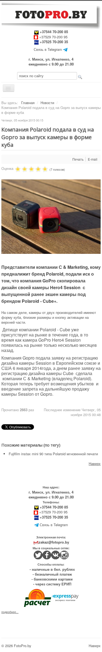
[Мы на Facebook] (46, 554)
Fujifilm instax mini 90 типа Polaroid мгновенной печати (53, 453)
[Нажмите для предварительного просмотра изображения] (51, 216)
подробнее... (9, 612)
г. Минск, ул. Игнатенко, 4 (51, 59)
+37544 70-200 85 (53, 31)
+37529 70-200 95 (53, 36)
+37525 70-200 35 (54, 41)
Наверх (95, 463)
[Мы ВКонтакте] (55, 554)
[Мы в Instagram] (64, 554)
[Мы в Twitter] (38, 554)
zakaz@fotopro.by (54, 542)
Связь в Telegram (48, 49)
